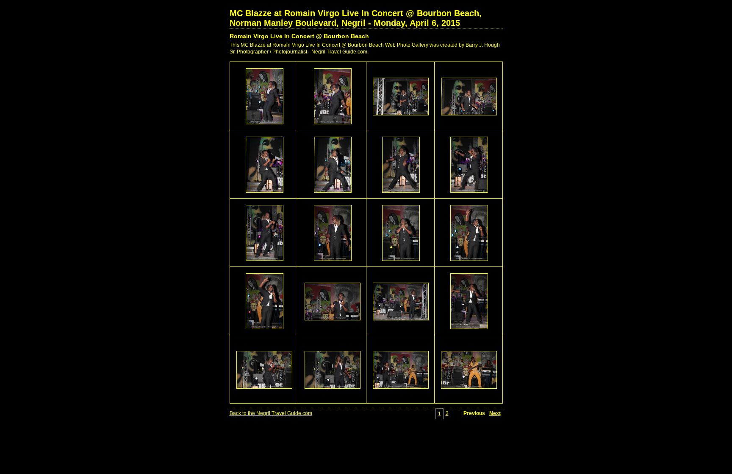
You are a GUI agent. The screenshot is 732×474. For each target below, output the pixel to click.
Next (495, 413)
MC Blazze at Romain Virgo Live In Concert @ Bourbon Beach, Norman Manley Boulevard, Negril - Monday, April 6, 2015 (356, 18)
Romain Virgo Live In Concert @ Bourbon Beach (299, 36)
